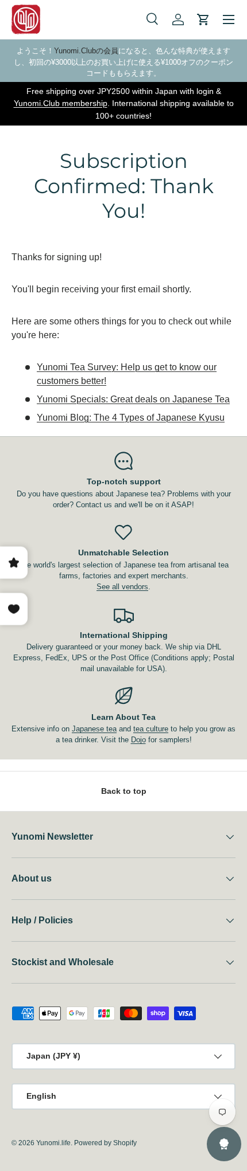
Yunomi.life (53, 1143)
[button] (203, 19)
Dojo (138, 739)
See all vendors (122, 586)
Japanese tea (94, 728)
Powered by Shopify (105, 1143)
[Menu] (228, 19)
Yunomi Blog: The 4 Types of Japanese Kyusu (131, 417)
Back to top (123, 791)
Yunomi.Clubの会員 (86, 50)
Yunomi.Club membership (60, 103)
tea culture (150, 728)
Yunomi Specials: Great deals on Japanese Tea (133, 399)
